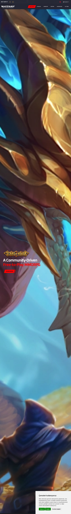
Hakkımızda (59, 6)
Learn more (9, 271)
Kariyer (52, 6)
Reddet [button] (48, 509)
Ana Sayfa (32, 6)
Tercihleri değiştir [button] (56, 509)
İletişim (67, 6)
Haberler (46, 6)
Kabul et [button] (42, 509)
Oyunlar (39, 6)
